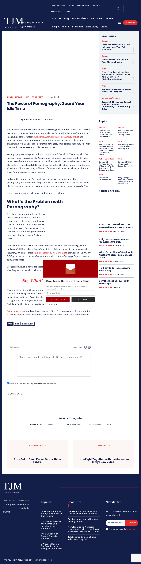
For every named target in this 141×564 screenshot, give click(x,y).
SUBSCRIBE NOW (58, 299)
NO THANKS (83, 299)
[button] (70, 281)
